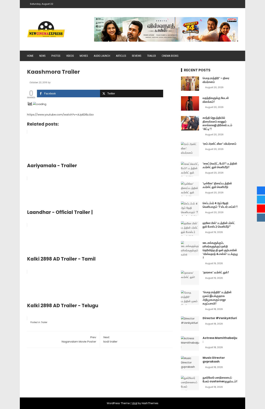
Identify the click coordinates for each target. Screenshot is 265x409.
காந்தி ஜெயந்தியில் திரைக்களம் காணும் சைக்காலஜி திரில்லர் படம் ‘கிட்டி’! (217, 123)
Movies (84, 55)
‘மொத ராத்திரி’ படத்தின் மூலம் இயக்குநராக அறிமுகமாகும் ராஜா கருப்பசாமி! (217, 297)
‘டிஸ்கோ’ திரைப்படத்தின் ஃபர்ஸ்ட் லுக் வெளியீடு (217, 185)
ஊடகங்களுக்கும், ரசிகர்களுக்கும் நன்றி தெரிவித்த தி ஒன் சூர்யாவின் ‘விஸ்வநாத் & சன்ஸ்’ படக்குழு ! (220, 250)
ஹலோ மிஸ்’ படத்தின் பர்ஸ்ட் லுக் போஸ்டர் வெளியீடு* (219, 225)
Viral (134, 403)
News (42, 55)
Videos (70, 55)
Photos (55, 55)
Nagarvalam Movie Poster (79, 339)
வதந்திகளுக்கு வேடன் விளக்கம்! (216, 100)
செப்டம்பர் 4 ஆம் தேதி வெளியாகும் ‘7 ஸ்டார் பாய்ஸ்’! (220, 205)
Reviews (136, 55)
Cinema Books (170, 55)
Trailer (151, 55)
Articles (121, 55)
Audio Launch (102, 55)
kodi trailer (110, 339)
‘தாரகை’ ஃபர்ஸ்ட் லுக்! (216, 272)
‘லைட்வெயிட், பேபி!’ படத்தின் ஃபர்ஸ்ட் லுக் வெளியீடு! (220, 165)
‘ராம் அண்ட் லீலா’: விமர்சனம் (219, 144)
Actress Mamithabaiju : (220, 340)
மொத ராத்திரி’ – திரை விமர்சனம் (216, 80)
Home (30, 55)
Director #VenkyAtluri (220, 318)
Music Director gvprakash (214, 360)
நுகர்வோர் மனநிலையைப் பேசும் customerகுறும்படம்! (220, 379)
